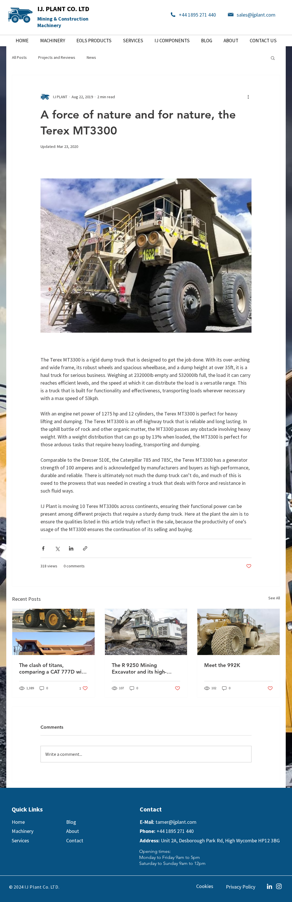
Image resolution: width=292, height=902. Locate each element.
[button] (272, 57)
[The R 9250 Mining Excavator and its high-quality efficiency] (146, 632)
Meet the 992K (222, 665)
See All (274, 597)
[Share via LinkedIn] (71, 548)
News (91, 57)
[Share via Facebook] (43, 548)
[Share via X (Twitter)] (57, 548)
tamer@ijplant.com (175, 822)
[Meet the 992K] (238, 632)
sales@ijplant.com (256, 14)
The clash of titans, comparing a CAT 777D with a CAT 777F (52, 668)
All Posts (19, 57)
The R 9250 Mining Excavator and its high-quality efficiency (139, 668)
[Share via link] (85, 548)
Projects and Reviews (56, 57)
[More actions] (248, 96)
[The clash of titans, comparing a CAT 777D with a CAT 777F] (53, 632)
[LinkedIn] (269, 886)
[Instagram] (279, 886)
